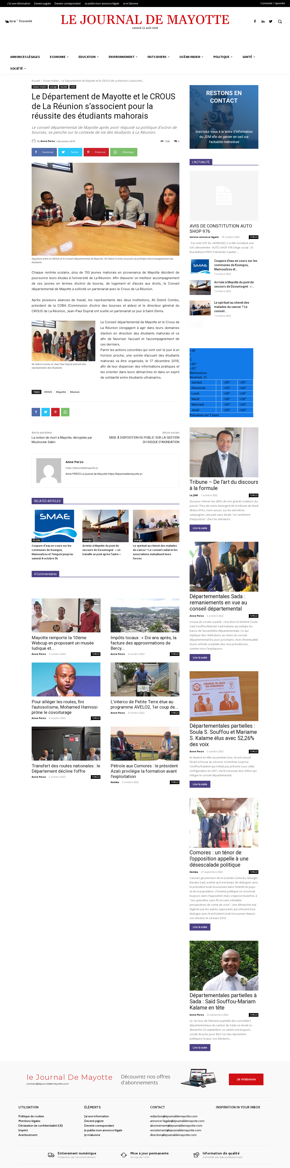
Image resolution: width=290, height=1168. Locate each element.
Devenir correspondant (99, 1125)
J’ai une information (96, 1116)
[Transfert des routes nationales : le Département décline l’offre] (66, 744)
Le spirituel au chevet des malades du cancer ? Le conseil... (231, 307)
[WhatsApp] (65, 412)
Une (73, 86)
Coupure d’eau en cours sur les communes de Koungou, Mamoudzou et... (235, 265)
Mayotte (61, 391)
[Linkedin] (263, 21)
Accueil (36, 81)
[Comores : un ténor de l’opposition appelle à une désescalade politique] (224, 823)
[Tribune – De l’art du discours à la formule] (224, 452)
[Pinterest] (55, 412)
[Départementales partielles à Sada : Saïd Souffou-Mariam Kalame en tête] (224, 966)
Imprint (23, 1130)
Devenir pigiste (94, 1121)
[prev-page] (192, 324)
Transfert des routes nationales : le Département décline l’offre (66, 768)
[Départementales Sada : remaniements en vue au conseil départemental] (224, 567)
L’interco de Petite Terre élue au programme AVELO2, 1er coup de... (144, 704)
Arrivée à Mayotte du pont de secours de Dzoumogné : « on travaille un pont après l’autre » (101, 550)
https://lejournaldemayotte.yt (82, 467)
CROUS (48, 391)
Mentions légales (29, 1121)
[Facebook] (255, 21)
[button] (280, 21)
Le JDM (194, 495)
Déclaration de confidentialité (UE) (40, 1125)
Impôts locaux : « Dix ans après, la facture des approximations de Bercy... (143, 643)
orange (53, 86)
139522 (96, 654)
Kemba (115, 782)
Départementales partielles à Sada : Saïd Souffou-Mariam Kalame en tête (223, 1001)
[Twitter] (271, 21)
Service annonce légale (204, 237)
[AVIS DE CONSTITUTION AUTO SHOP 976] (224, 196)
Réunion (75, 391)
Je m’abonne (92, 1135)
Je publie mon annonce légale (103, 1130)
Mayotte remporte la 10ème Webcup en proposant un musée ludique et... (63, 643)
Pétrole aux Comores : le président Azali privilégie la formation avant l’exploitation (144, 771)
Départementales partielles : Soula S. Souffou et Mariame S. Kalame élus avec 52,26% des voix (223, 735)
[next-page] (199, 324)
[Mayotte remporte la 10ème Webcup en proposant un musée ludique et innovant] (66, 615)
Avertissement (27, 1135)
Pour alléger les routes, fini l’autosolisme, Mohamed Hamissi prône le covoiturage (65, 707)
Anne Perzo (48, 141)
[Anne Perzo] (34, 141)
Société (63, 86)
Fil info (36, 540)
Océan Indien (51, 81)
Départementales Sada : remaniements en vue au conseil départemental (218, 602)
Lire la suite (200, 528)
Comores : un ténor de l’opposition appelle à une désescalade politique (219, 858)
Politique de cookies (31, 1116)
